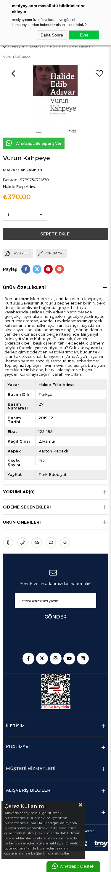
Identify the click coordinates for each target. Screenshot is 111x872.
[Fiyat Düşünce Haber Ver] (65, 542)
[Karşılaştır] (51, 542)
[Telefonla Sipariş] (22, 542)
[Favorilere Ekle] (99, 73)
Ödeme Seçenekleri (27, 507)
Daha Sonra (52, 35)
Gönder (55, 617)
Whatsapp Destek (76, 866)
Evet (84, 35)
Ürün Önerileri (22, 522)
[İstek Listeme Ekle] (36, 542)
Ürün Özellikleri (24, 287)
